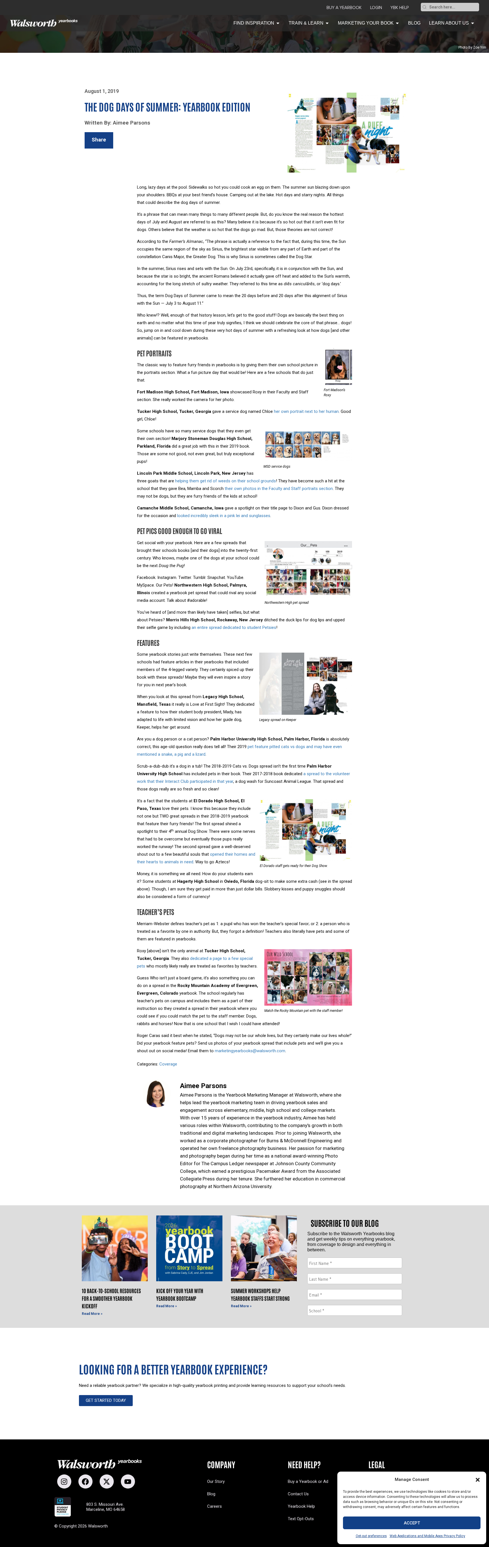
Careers (214, 1506)
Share (99, 139)
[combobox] (453, 7)
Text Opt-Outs (301, 1518)
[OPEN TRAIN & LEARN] (327, 23)
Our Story (216, 1481)
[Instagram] (64, 1481)
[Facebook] (85, 1481)
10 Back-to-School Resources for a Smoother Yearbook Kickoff (111, 1298)
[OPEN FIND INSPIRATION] (278, 23)
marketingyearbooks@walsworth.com (250, 1050)
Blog (211, 1493)
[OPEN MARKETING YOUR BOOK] (397, 23)
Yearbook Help (301, 1506)
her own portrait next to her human (306, 411)
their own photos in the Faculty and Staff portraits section (279, 488)
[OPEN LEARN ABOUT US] (472, 23)
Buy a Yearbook (344, 7)
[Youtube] (128, 1481)
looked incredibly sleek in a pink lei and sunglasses (223, 515)
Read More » (92, 1314)
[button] (478, 1480)
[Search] (424, 7)
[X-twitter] (107, 1481)
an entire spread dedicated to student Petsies (234, 627)
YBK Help (400, 7)
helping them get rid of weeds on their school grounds (225, 480)
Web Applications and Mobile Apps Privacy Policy (427, 1536)
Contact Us (298, 1493)
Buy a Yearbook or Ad (308, 1481)
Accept (412, 1523)
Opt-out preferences (371, 1536)
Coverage (168, 1064)
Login (376, 7)
